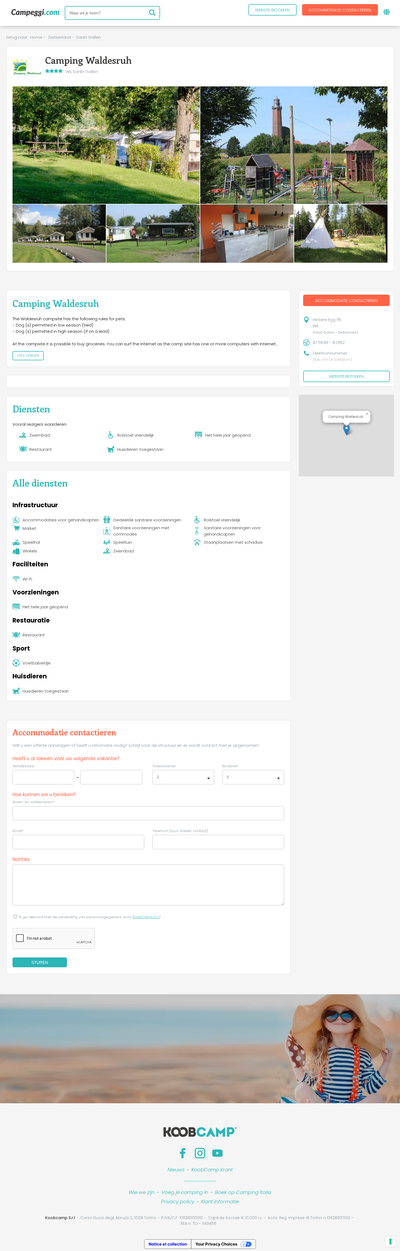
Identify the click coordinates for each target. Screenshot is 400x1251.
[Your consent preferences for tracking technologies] (390, 1241)
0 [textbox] (228, 777)
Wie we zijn (142, 1192)
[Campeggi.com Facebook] (182, 1153)
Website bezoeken (272, 10)
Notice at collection (168, 1244)
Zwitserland (59, 37)
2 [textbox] (158, 777)
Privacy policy (177, 1201)
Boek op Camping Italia (243, 1192)
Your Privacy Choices (216, 1244)
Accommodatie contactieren (340, 10)
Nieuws (176, 1169)
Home (36, 37)
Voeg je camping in (184, 1192)
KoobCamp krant (212, 1169)
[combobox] (183, 777)
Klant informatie (220, 1201)
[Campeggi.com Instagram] (200, 1153)
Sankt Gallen (88, 37)
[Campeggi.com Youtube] (217, 1153)
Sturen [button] (39, 962)
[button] (346, 430)
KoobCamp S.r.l (146, 917)
